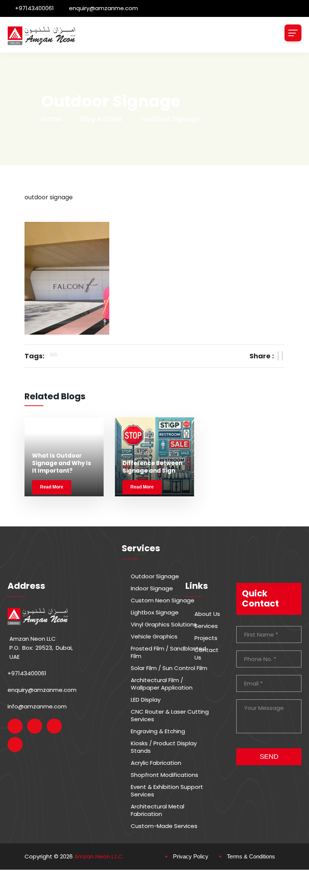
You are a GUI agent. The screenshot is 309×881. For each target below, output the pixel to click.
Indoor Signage (152, 588)
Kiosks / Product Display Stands (164, 747)
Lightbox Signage (155, 612)
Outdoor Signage (155, 576)
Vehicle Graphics (154, 636)
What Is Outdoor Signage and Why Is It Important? (61, 463)
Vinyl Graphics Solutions (164, 624)
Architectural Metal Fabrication (157, 810)
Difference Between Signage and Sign (152, 467)
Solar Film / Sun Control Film (169, 668)
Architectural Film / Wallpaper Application (162, 683)
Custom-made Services (164, 826)
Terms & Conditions (251, 856)
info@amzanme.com (37, 706)
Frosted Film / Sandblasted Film (168, 652)
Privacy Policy (190, 856)
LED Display (146, 700)
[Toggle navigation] (293, 32)
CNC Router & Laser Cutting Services (170, 715)
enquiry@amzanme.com (103, 8)
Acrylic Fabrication (156, 763)
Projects (205, 638)
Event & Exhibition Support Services (167, 790)
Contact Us (206, 653)
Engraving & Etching (158, 731)
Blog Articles (101, 118)
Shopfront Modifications (164, 775)
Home (51, 118)
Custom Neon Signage (162, 600)
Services (206, 626)
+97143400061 (34, 8)
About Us (207, 614)
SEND (269, 756)
